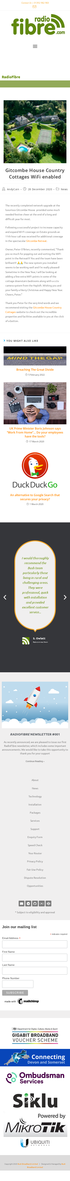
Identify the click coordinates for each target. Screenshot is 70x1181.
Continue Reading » (35, 761)
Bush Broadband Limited (28, 1163)
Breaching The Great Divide (35, 370)
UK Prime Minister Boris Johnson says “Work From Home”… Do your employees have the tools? (35, 432)
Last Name (8, 964)
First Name (8, 951)
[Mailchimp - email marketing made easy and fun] (22, 1001)
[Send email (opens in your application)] (35, 7)
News (64, 189)
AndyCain (13, 189)
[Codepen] (48, 903)
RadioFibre (11, 76)
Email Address (11, 938)
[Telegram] (28, 903)
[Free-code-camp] (42, 903)
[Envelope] (21, 903)
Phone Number (10, 978)
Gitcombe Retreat (36, 240)
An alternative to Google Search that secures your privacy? (35, 497)
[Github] (35, 903)
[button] (35, 46)
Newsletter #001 (35, 734)
